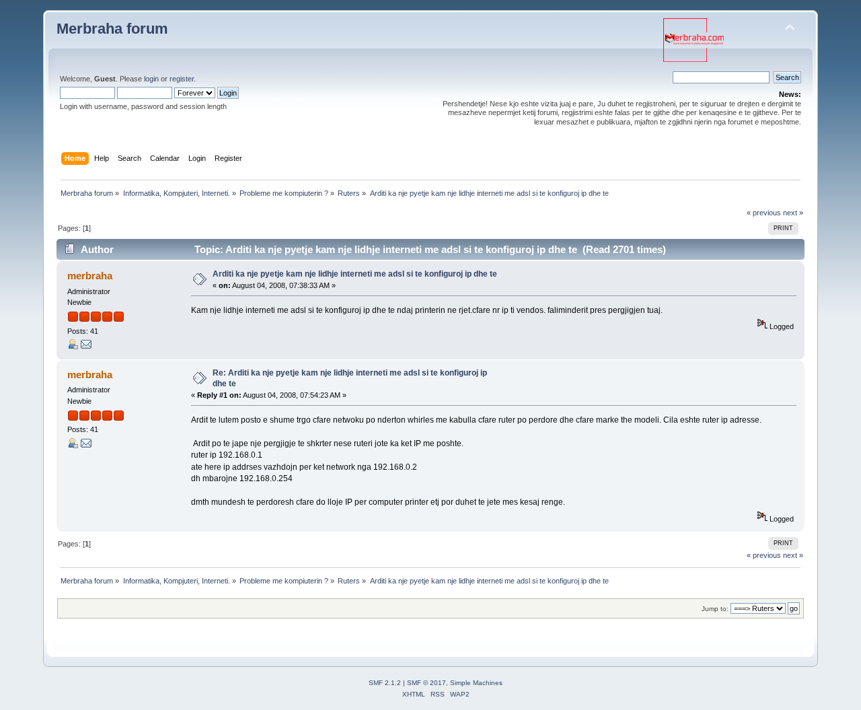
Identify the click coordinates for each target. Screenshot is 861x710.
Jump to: (715, 608)
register (182, 79)
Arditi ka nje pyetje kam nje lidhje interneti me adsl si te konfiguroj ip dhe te (355, 274)
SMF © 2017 (426, 682)
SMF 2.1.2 (385, 682)
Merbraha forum (112, 28)
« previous (764, 213)
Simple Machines (476, 682)
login (151, 79)
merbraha (89, 275)
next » (793, 213)
